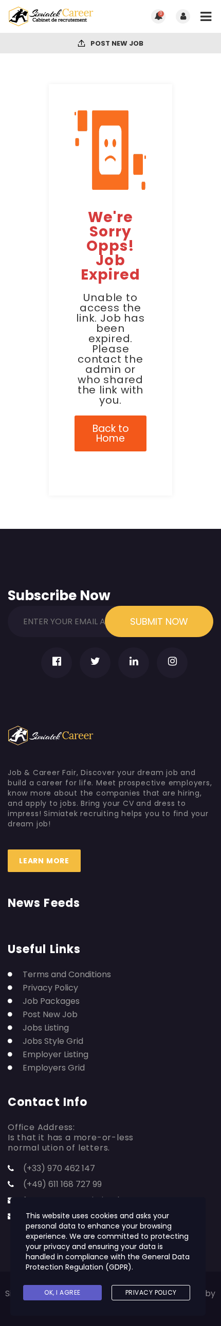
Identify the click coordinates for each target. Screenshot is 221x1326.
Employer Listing (55, 1055)
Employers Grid (54, 1068)
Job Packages (51, 1001)
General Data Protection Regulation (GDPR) (108, 1262)
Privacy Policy (50, 988)
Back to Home (111, 433)
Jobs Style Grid (53, 1041)
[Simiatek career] (59, 16)
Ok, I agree (62, 1292)
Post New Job (116, 43)
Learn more (44, 861)
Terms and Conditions (67, 974)
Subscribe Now (59, 593)
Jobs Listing (46, 1028)
